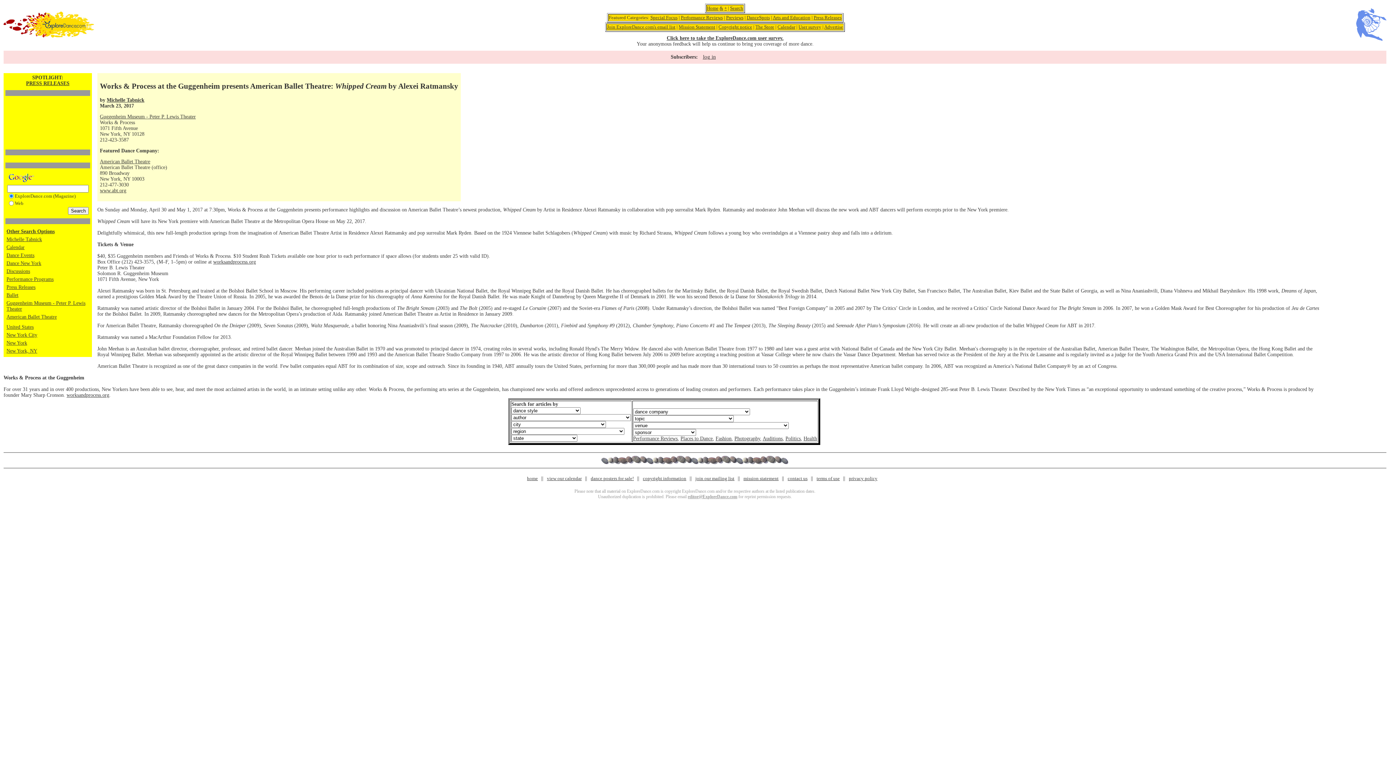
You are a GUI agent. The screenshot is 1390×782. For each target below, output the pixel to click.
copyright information (664, 478)
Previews (735, 17)
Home (713, 8)
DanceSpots (758, 17)
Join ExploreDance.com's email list (641, 27)
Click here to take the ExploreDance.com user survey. (725, 38)
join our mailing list (714, 478)
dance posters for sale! (612, 478)
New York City (22, 335)
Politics (793, 438)
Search (736, 8)
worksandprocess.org (234, 262)
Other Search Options (31, 231)
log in (709, 57)
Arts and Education (791, 17)
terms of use (828, 478)
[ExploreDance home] (49, 36)
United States (20, 327)
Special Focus (664, 17)
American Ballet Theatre (32, 317)
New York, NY (22, 351)
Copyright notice (735, 27)
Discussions (18, 271)
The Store (764, 27)
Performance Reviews (702, 17)
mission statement (761, 478)
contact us (798, 478)
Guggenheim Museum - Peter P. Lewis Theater (148, 116)
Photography (747, 438)
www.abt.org (113, 190)
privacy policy (863, 478)
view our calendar (564, 478)
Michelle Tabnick (24, 239)
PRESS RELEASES (48, 83)
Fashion (724, 438)
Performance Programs (30, 279)
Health (810, 438)
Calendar (786, 27)
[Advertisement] (47, 110)
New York (17, 343)
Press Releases (828, 17)
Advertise (833, 27)
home (532, 478)
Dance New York (24, 263)
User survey (810, 27)
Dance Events (20, 255)
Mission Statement (697, 27)
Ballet (12, 295)
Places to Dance (697, 438)
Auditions (773, 438)
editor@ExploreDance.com (712, 496)
